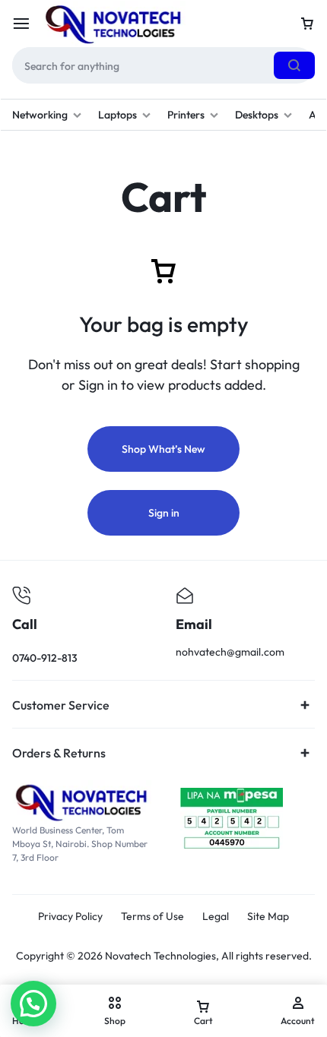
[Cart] (307, 23)
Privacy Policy (70, 916)
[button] (33, 1003)
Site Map (268, 916)
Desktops (256, 115)
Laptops (117, 115)
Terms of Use (152, 916)
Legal (215, 916)
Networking (40, 115)
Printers (186, 115)
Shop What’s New (163, 449)
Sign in (163, 513)
